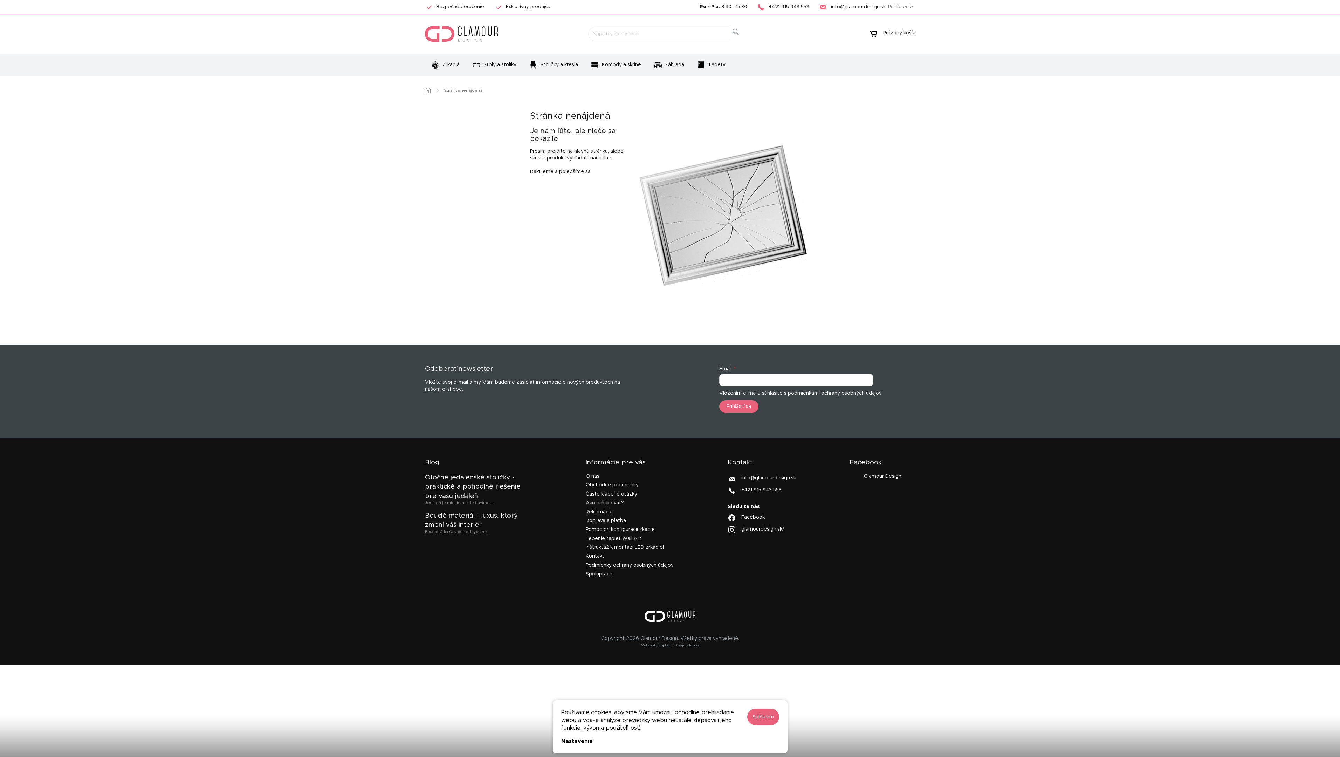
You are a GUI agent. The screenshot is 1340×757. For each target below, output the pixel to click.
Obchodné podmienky (612, 485)
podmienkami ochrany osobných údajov (835, 393)
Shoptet (663, 645)
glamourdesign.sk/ (762, 529)
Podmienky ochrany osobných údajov (630, 565)
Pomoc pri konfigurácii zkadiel (621, 529)
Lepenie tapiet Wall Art (613, 538)
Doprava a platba (606, 520)
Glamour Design (882, 476)
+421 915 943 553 (761, 489)
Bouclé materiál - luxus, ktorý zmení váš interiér (471, 520)
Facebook (753, 517)
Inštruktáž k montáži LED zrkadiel (625, 547)
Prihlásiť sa (739, 406)
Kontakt (595, 556)
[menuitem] (445, 65)
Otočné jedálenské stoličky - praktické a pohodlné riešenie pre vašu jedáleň (473, 486)
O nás (592, 476)
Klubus (693, 645)
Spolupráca (599, 574)
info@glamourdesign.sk (768, 478)
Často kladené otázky (611, 494)
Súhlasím (763, 717)
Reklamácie (599, 512)
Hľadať (741, 40)
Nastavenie (577, 741)
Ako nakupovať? (605, 502)
